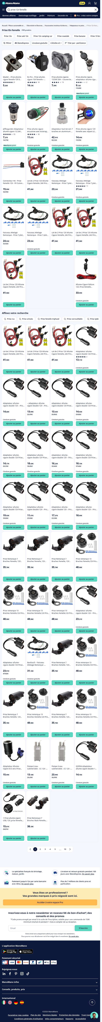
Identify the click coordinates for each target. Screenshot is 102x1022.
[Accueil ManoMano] (39, 3)
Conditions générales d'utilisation (28, 1019)
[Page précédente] (30, 849)
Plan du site (36, 1015)
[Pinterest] (16, 974)
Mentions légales (50, 1015)
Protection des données (69, 1015)
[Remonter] (92, 1002)
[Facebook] (10, 974)
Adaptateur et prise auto (79, 25)
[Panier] (95, 3)
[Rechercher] (8, 9)
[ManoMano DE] (16, 1002)
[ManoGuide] (94, 1016)
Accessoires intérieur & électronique (58, 25)
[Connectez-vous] (89, 3)
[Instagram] (22, 974)
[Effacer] (95, 9)
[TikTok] (28, 974)
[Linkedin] (4, 974)
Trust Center (86, 1015)
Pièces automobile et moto (18, 25)
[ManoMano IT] (4, 1002)
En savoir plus (74, 936)
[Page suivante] (70, 849)
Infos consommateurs (54, 1019)
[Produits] (3, 9)
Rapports (69, 1019)
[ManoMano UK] (10, 1002)
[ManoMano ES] (22, 1002)
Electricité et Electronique (36, 25)
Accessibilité (80, 1019)
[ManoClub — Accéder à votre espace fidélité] (82, 3)
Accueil (4, 25)
